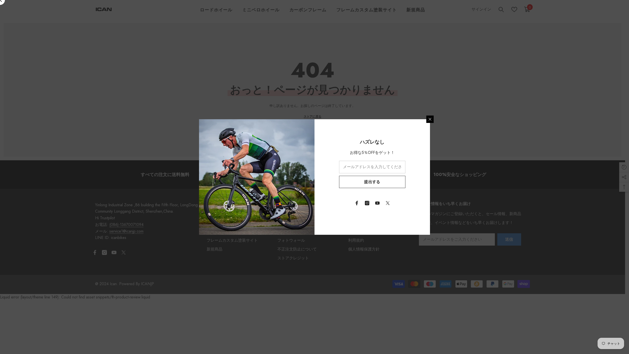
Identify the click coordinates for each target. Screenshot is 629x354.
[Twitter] (388, 203)
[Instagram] (367, 203)
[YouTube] (377, 203)
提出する (372, 182)
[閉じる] (430, 119)
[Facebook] (357, 203)
